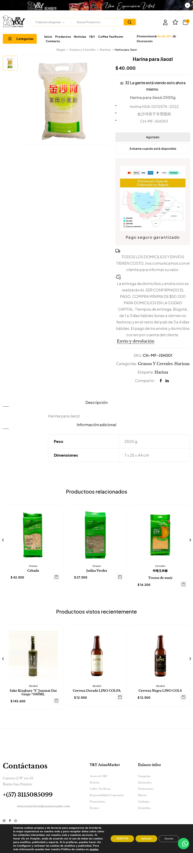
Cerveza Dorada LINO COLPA (97, 690)
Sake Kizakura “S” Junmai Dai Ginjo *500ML (33, 692)
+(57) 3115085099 (28, 794)
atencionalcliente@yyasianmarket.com (43, 806)
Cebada (33, 570)
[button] (186, 22)
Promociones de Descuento (156, 38)
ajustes (94, 849)
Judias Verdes (96, 570)
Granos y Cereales (82, 49)
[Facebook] (161, 380)
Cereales (160, 566)
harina (161, 372)
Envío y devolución (135, 341)
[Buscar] (130, 22)
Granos (33, 566)
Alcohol (33, 686)
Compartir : (145, 380)
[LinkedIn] (167, 380)
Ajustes (168, 838)
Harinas (105, 49)
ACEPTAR (122, 838)
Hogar (60, 49)
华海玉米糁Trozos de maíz (160, 574)
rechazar (146, 838)
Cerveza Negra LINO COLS (160, 690)
